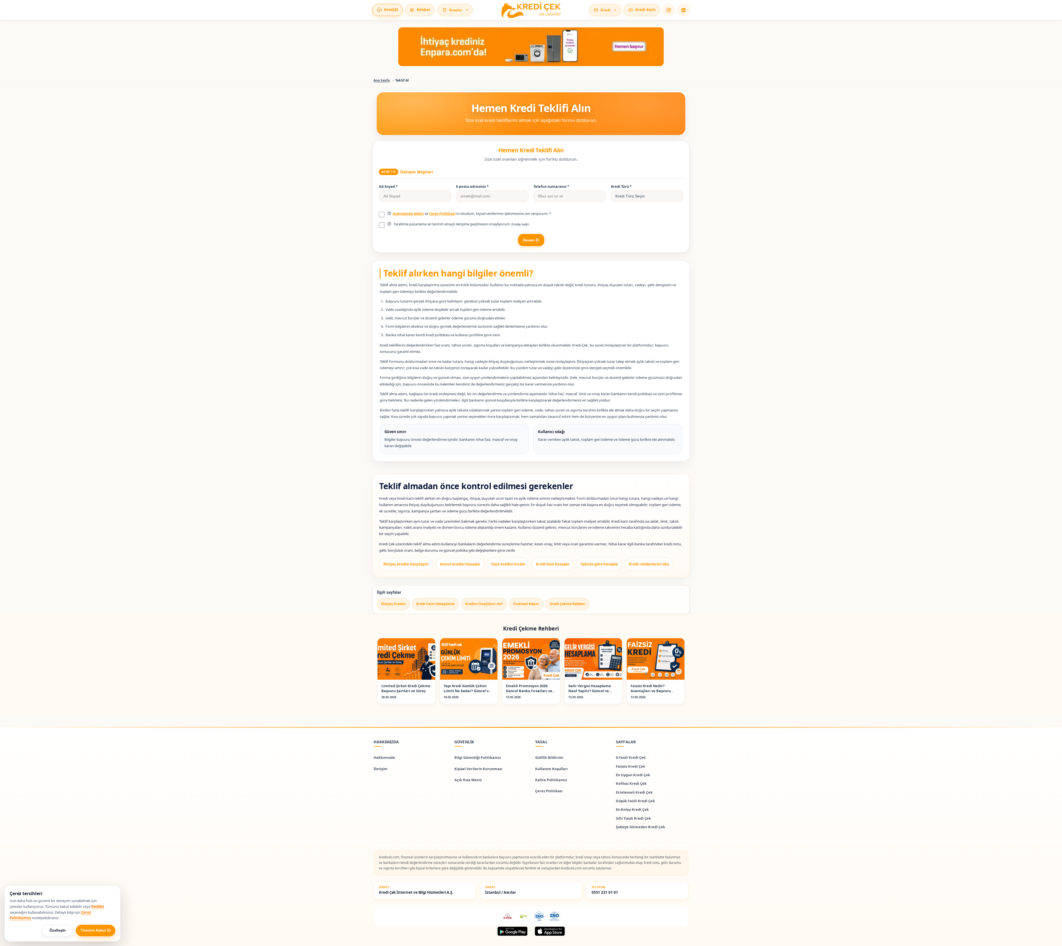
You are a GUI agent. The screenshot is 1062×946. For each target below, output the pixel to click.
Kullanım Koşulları (551, 768)
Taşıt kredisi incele (508, 564)
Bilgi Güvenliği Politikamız (477, 757)
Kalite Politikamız (551, 779)
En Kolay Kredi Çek (632, 809)
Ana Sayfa (381, 80)
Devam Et (531, 240)
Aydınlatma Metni (408, 213)
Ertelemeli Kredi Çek (634, 791)
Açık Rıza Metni (468, 779)
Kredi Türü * (621, 186)
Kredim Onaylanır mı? (484, 603)
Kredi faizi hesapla (552, 564)
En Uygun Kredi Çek (633, 774)
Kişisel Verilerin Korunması (478, 768)
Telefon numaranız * (551, 186)
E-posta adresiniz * (472, 186)
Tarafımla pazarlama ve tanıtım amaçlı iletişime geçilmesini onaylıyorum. (461, 224)
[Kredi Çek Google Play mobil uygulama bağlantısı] (512, 931)
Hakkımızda (384, 757)
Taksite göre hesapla (599, 564)
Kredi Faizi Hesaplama (435, 603)
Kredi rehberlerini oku (649, 564)
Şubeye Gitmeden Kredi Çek (640, 826)
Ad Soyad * (388, 186)
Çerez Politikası (442, 213)
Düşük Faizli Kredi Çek (635, 800)
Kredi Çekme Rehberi (567, 603)
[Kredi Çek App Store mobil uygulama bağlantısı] (549, 931)
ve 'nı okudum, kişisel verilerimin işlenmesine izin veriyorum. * (472, 213)
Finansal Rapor (526, 603)
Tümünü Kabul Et (95, 930)
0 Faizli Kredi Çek (631, 757)
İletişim (380, 768)
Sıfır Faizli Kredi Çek (633, 817)
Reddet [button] (97, 906)
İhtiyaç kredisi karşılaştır (406, 564)
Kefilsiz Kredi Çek (631, 783)
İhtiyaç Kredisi (393, 603)
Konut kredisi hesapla (460, 564)
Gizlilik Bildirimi (549, 757)
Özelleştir (58, 930)
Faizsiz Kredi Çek (630, 765)
